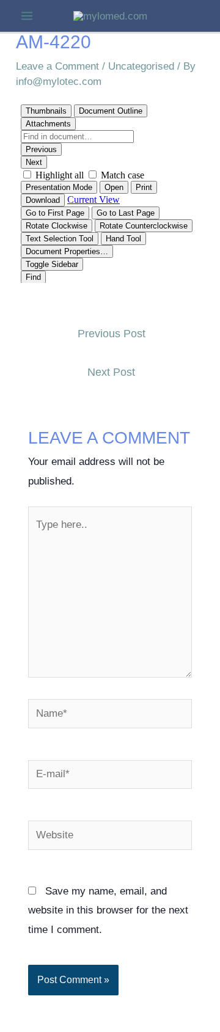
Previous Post (111, 334)
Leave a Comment (57, 66)
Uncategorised (141, 66)
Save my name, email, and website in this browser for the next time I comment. (108, 910)
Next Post (111, 372)
